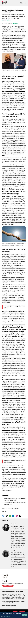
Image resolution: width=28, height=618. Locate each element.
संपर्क (15, 606)
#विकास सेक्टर (10, 508)
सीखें (15, 500)
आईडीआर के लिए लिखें (8, 586)
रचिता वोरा (4, 20)
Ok (24, 615)
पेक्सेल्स (21, 245)
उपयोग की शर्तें (10, 606)
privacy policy (7, 616)
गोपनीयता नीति (4, 606)
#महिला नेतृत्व (4, 508)
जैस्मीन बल (8, 20)
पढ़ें (10, 491)
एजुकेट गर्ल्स (9, 26)
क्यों (11, 503)
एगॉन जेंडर (16, 186)
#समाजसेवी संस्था (16, 508)
